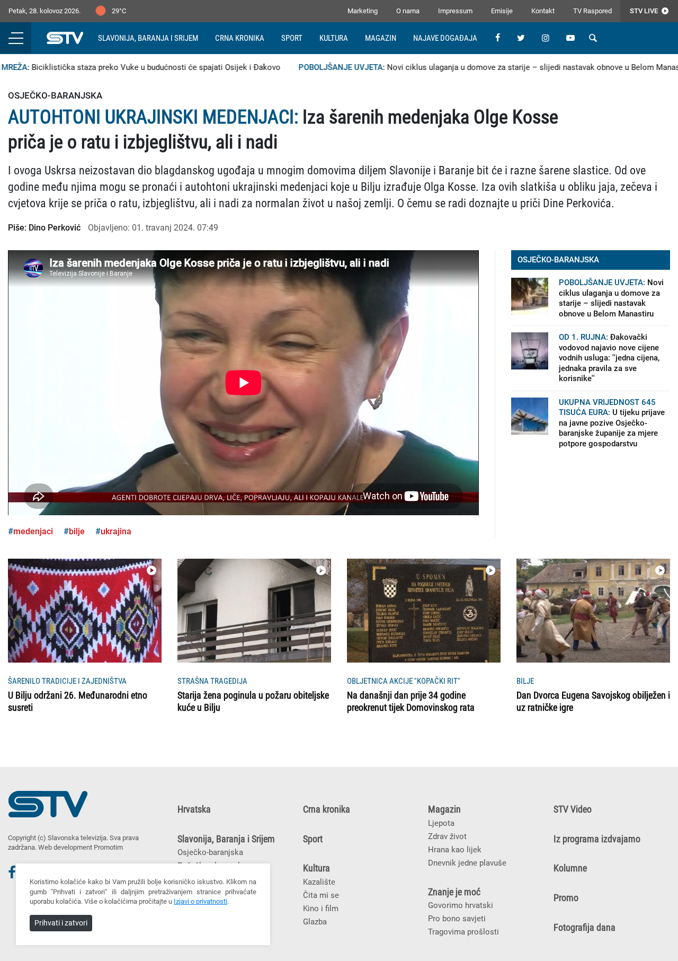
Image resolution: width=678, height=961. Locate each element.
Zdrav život (447, 836)
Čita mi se (321, 895)
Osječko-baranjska (210, 852)
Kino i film (320, 908)
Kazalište (319, 882)
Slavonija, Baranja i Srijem (148, 38)
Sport (291, 38)
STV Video (573, 809)
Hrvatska (194, 809)
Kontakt (543, 11)
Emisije (502, 11)
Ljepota (441, 823)
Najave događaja (445, 38)
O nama (408, 11)
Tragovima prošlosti (463, 932)
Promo (566, 898)
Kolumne (570, 868)
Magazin (380, 38)
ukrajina (116, 531)
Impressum (455, 11)
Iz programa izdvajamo (597, 839)
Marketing (362, 11)
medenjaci (33, 531)
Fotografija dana (584, 927)
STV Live (644, 11)
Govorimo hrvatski (460, 905)
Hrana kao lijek (454, 849)
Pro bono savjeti (457, 918)
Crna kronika (239, 38)
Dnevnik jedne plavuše (467, 863)
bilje (77, 531)
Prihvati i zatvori (60, 923)
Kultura (333, 38)
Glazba (315, 922)
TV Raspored (592, 11)
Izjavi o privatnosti (200, 901)
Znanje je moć (454, 892)
